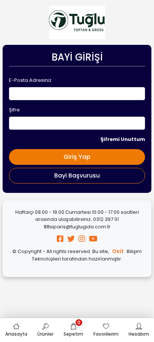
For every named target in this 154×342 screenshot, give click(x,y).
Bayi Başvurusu (77, 175)
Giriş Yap (77, 156)
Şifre (14, 109)
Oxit (118, 251)
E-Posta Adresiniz (30, 80)
